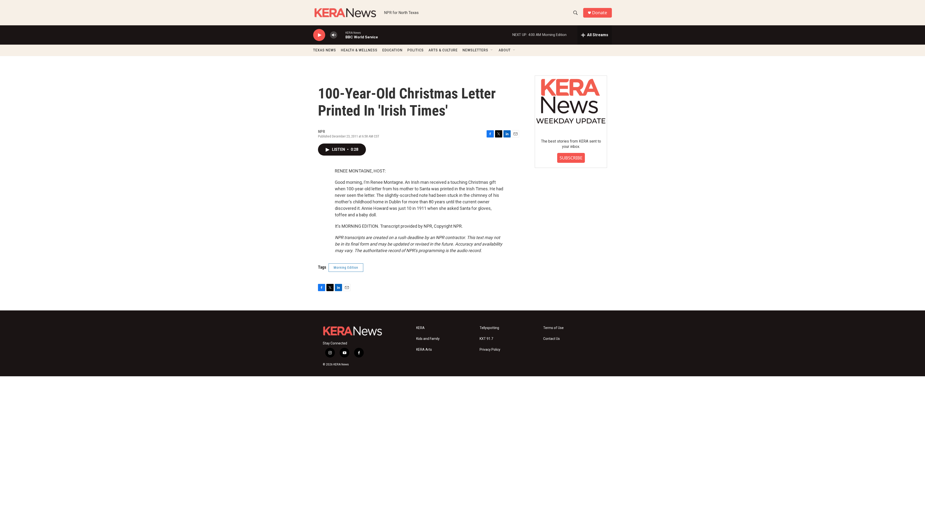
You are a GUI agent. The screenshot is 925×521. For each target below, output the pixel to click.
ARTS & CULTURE (443, 50)
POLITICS (415, 50)
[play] (319, 35)
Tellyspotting (489, 328)
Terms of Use (553, 328)
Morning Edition (346, 267)
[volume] (334, 35)
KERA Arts (424, 349)
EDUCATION (392, 50)
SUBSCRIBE (571, 158)
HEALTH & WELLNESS (359, 50)
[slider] (341, 34)
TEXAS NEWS (324, 50)
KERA (420, 328)
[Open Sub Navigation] (492, 50)
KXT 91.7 (486, 339)
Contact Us (551, 339)
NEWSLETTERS (475, 50)
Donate (599, 12)
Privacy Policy (490, 349)
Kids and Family (428, 339)
